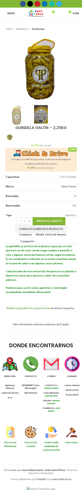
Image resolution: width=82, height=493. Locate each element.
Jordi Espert (54, 409)
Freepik (41, 479)
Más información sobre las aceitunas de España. (41, 324)
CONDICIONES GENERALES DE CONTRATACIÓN (51, 446)
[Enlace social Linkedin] (44, 4)
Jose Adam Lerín (32, 470)
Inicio (9, 28)
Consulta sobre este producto (41, 228)
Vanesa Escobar (53, 402)
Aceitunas (38, 28)
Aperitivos (22, 28)
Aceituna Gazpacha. (63, 308)
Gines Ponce (68, 186)
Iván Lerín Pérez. (55, 470)
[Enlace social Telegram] (59, 4)
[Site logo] (36, 13)
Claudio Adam (51, 388)
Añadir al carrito (49, 220)
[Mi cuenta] (61, 13)
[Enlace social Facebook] (23, 4)
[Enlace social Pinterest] (37, 4)
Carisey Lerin (51, 395)
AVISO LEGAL (71, 442)
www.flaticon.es (62, 479)
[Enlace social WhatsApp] (52, 4)
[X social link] (30, 4)
